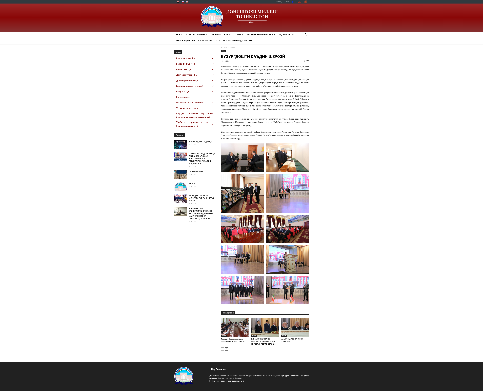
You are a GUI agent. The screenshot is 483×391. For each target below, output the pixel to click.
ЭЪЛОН (192, 184)
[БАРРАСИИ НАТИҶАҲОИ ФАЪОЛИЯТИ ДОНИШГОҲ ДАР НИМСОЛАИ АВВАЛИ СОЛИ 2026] (265, 327)
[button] (306, 35)
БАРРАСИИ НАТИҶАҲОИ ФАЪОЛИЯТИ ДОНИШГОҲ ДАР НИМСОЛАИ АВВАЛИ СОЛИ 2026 (263, 341)
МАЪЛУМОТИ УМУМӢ (195, 35)
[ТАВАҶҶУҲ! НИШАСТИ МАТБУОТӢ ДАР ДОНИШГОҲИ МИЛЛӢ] (180, 198)
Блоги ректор (205, 41)
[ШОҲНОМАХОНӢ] (180, 174)
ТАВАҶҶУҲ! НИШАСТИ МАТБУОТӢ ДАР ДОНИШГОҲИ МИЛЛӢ (201, 198)
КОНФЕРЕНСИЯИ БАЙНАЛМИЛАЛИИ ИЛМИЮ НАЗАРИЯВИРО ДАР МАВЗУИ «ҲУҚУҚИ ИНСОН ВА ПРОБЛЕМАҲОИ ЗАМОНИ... (201, 214)
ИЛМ (226, 35)
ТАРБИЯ (237, 35)
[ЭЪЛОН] (180, 186)
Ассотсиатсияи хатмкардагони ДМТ (233, 41)
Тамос (287, 2)
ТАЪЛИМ (215, 35)
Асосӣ (179, 35)
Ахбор (223, 51)
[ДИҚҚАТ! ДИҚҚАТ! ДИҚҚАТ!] (180, 144)
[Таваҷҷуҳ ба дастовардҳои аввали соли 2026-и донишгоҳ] (235, 327)
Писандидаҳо (228, 313)
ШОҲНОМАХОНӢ (196, 172)
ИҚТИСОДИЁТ (285, 35)
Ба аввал (224, 47)
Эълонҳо (279, 2)
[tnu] (241, 18)
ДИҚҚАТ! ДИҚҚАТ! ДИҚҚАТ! (201, 142)
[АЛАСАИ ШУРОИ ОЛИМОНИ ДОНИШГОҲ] (295, 327)
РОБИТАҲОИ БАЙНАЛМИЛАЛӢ (260, 35)
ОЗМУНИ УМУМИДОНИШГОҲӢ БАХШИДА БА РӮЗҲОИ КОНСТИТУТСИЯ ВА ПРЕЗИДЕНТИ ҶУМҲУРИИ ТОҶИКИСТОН (202, 159)
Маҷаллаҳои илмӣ (185, 41)
